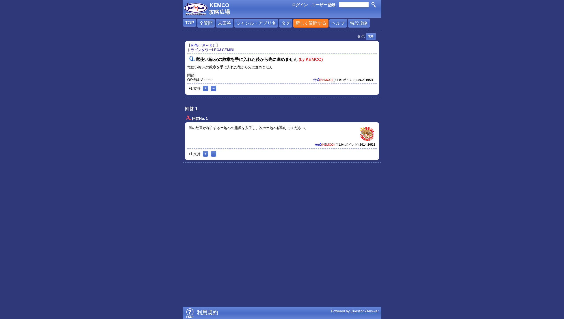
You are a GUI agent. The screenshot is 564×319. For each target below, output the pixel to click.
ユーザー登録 (323, 5)
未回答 (224, 23)
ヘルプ (338, 23)
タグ (285, 23)
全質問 (206, 23)
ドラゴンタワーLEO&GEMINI (210, 50)
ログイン (300, 5)
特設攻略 (359, 23)
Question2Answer (364, 311)
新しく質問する (310, 23)
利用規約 (207, 312)
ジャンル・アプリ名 (256, 23)
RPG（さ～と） (203, 45)
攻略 (370, 36)
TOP (189, 22)
